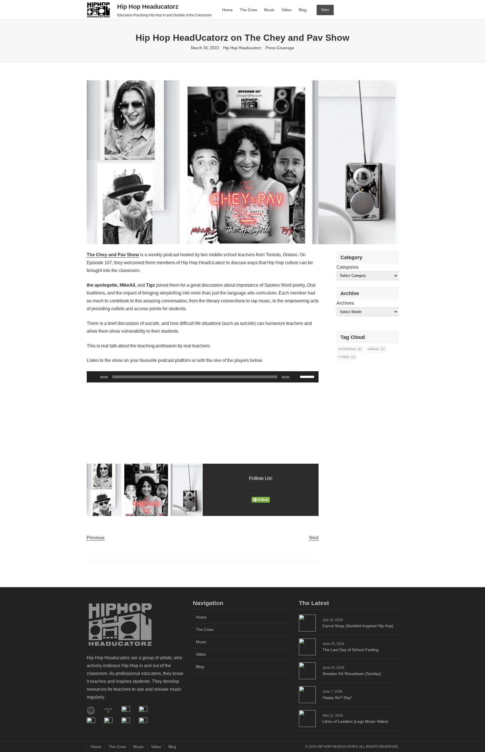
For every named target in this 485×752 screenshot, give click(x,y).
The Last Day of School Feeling (350, 649)
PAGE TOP (469, 725)
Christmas (351, 349)
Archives (345, 303)
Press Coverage (280, 48)
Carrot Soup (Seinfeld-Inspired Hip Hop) (358, 626)
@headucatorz (260, 493)
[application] (203, 376)
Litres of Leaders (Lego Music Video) (355, 721)
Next (314, 537)
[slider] (308, 376)
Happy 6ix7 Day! (337, 697)
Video (348, 357)
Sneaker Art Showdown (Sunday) (351, 673)
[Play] (94, 377)
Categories (347, 267)
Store (325, 10)
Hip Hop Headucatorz (148, 6)
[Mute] (295, 377)
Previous (95, 537)
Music (377, 349)
